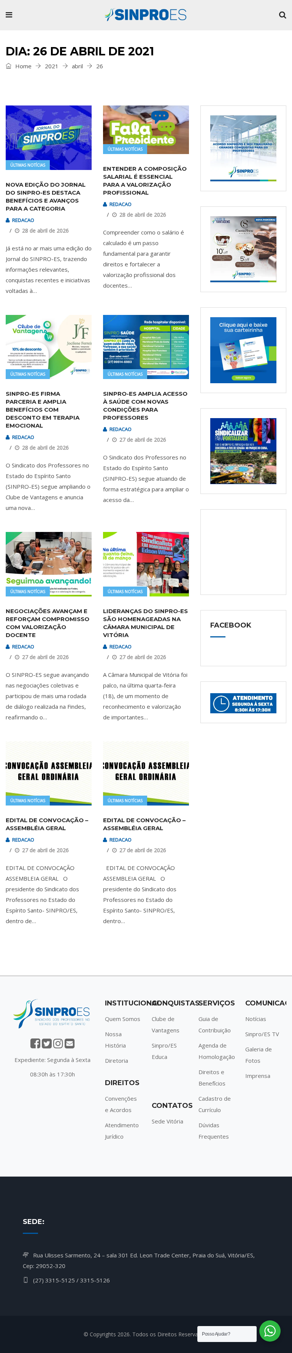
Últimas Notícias (27, 165)
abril (77, 66)
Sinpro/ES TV (262, 1034)
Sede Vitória (167, 1121)
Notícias (255, 1019)
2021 (52, 66)
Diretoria (116, 1060)
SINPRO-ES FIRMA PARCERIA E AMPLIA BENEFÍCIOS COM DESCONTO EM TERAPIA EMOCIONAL (42, 409)
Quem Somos (122, 1019)
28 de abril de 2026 (45, 230)
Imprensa (257, 1075)
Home (23, 66)
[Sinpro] (146, 15)
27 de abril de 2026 (142, 439)
